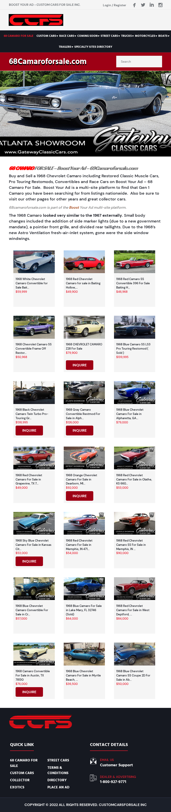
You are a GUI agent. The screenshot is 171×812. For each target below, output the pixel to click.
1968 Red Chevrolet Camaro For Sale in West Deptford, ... (132, 610)
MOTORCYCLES (145, 36)
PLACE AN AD (58, 787)
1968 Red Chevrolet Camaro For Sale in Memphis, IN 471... (79, 545)
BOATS (162, 36)
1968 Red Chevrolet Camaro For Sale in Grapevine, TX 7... (29, 479)
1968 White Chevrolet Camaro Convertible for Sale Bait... (32, 283)
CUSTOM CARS (46, 36)
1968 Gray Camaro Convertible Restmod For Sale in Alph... (83, 414)
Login (107, 5)
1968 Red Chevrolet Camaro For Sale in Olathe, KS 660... (134, 479)
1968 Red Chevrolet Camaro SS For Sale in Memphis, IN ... (131, 545)
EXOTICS (17, 787)
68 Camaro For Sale (18, 36)
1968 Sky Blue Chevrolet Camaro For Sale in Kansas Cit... (33, 545)
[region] (85, 114)
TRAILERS (65, 47)
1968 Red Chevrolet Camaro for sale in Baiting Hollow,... (83, 283)
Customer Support (116, 765)
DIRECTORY (57, 780)
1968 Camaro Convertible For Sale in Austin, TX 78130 (33, 675)
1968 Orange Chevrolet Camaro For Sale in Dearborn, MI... (81, 479)
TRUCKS (126, 36)
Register (120, 5)
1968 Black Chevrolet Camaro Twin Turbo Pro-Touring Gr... (32, 414)
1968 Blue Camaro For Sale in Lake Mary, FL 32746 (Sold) (84, 610)
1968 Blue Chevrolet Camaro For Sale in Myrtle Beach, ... (83, 675)
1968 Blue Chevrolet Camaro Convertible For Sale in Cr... (32, 610)
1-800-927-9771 (113, 782)
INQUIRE (80, 365)
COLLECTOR (20, 780)
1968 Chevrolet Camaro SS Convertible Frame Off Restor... (34, 348)
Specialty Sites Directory (93, 47)
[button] (85, 114)
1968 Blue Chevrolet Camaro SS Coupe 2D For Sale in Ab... (133, 675)
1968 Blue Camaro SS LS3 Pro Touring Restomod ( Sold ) (133, 348)
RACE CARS (66, 36)
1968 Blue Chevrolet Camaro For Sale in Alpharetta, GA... (129, 414)
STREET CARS (109, 36)
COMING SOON (87, 36)
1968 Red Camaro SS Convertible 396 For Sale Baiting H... (133, 283)
